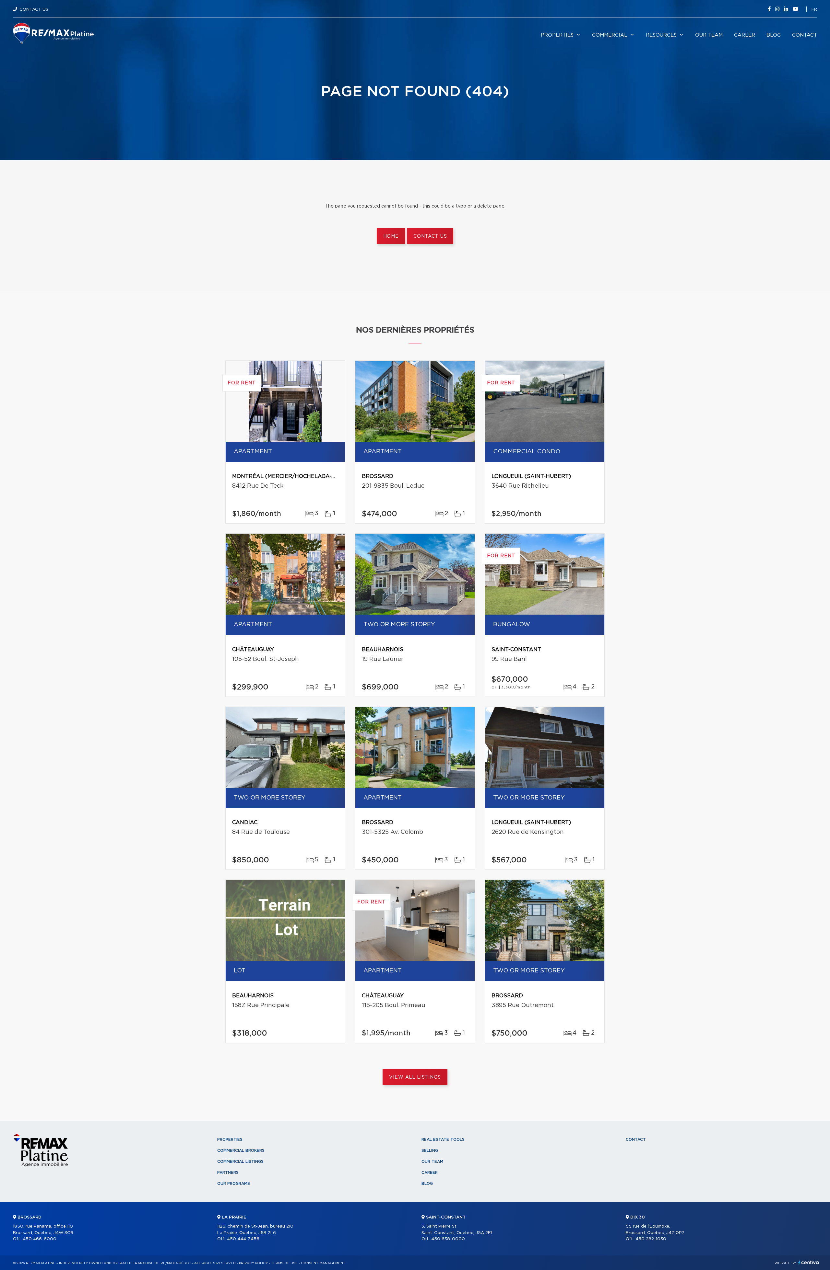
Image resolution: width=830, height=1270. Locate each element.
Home (391, 236)
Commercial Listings (240, 1161)
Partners (228, 1172)
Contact (804, 35)
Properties (557, 35)
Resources (661, 35)
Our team (709, 35)
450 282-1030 (650, 1239)
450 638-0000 (448, 1239)
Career (744, 35)
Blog (773, 35)
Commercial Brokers (241, 1150)
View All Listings (415, 1077)
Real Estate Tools (443, 1139)
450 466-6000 (39, 1239)
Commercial (609, 35)
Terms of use (284, 1263)
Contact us (430, 236)
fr (814, 9)
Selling (429, 1150)
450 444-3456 (243, 1239)
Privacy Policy (253, 1263)
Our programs (233, 1183)
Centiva (808, 1262)
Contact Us (33, 9)
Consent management (323, 1263)
